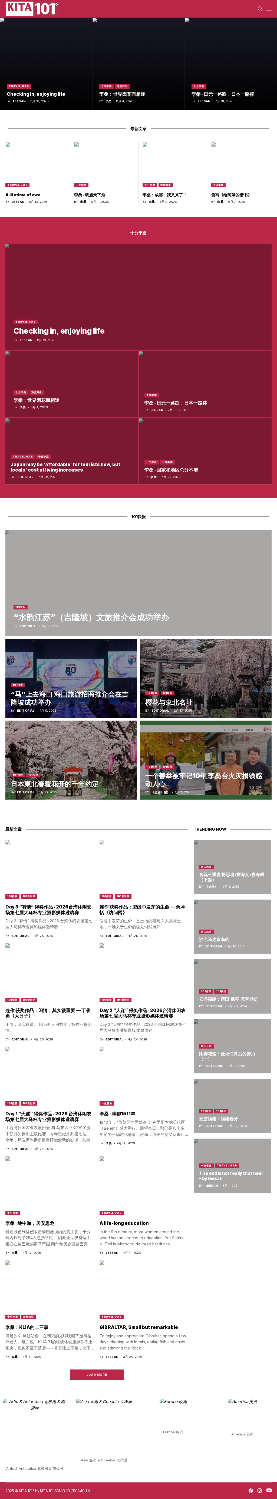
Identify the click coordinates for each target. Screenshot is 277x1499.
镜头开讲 (206, 1045)
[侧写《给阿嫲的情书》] (241, 164)
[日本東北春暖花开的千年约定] (71, 760)
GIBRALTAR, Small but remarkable (139, 1327)
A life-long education (124, 1223)
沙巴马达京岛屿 (214, 939)
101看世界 (29, 896)
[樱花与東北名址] (206, 678)
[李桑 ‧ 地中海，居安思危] (49, 1185)
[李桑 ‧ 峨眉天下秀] (104, 164)
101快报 (20, 606)
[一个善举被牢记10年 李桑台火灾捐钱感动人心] (206, 760)
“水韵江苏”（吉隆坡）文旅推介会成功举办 (91, 617)
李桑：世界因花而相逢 (122, 94)
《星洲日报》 (160, 792)
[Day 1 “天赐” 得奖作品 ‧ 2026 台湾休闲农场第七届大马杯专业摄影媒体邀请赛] (49, 1076)
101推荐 (152, 692)
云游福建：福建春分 (218, 1118)
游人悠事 (206, 866)
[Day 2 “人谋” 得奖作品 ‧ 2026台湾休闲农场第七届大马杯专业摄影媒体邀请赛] (144, 972)
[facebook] (251, 1490)
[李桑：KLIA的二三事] (49, 1289)
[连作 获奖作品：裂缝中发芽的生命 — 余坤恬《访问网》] (144, 869)
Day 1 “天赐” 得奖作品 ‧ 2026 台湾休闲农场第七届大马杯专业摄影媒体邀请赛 (48, 1116)
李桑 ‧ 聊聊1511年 (117, 1113)
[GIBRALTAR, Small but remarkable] (144, 1289)
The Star (25, 477)
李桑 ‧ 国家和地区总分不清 (171, 470)
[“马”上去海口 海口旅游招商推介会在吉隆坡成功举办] (71, 678)
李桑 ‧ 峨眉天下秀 (89, 194)
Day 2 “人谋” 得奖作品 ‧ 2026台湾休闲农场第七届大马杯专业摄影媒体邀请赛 (143, 1013)
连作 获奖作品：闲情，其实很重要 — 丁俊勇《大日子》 (48, 1013)
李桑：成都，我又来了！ (165, 194)
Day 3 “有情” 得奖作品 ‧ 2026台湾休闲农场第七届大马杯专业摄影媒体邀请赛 (48, 909)
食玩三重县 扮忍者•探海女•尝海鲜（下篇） (231, 877)
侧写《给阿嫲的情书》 (231, 194)
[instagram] (260, 1490)
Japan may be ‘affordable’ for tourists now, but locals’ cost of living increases (65, 467)
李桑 (108, 101)
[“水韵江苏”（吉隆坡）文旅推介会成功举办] (138, 583)
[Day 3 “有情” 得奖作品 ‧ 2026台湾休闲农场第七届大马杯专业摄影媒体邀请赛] (49, 869)
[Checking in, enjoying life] (46, 64)
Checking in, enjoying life (36, 94)
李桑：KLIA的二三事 (26, 1327)
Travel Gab (19, 86)
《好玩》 (211, 886)
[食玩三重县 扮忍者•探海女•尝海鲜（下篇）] (232, 867)
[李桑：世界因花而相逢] (139, 64)
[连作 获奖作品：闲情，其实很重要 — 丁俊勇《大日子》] (49, 972)
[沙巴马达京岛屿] (232, 927)
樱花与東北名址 (169, 702)
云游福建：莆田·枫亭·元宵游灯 (228, 999)
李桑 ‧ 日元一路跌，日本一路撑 (223, 94)
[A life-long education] (144, 1185)
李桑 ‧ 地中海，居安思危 (29, 1223)
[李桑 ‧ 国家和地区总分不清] (205, 451)
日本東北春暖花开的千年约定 (55, 784)
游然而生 (122, 86)
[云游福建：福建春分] (232, 1106)
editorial (28, 626)
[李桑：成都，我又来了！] (173, 164)
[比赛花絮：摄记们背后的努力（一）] (232, 1046)
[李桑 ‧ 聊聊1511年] (144, 1076)
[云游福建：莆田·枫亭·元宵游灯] (232, 986)
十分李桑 (106, 86)
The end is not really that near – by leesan (231, 1175)
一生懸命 (81, 184)
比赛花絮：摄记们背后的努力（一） (227, 1056)
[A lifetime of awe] (35, 164)
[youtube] (269, 1491)
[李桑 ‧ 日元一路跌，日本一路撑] (231, 64)
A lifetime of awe (23, 194)
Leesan (19, 101)
